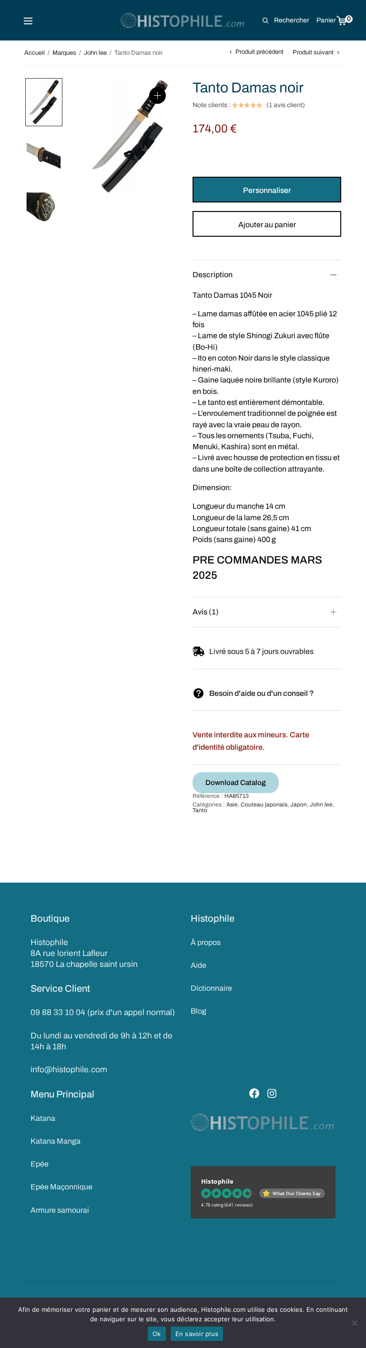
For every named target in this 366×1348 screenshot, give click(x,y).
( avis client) (285, 105)
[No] (354, 1323)
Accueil (34, 53)
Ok (156, 1334)
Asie (232, 804)
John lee (95, 53)
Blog (198, 1011)
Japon (298, 804)
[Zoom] (157, 95)
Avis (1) (206, 612)
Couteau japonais (264, 804)
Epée (39, 1164)
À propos (206, 942)
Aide (198, 965)
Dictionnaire (211, 988)
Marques (64, 53)
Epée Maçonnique (61, 1187)
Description (213, 275)
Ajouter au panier (267, 225)
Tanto (200, 810)
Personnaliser (267, 190)
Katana (42, 1118)
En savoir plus (197, 1334)
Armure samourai (59, 1210)
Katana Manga (55, 1141)
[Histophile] (183, 20)
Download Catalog (235, 782)
